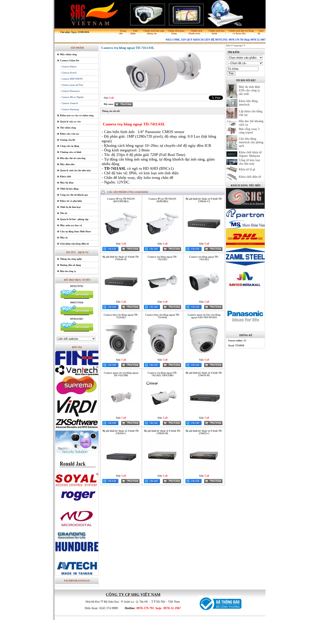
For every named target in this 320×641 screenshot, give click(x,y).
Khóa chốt (65, 176)
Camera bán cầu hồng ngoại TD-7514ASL (162, 316)
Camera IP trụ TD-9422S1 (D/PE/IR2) (162, 200)
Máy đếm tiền (67, 164)
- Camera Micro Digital (71, 97)
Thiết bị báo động (69, 188)
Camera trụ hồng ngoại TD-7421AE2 (204, 258)
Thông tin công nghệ (71, 259)
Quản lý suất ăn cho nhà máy (75, 170)
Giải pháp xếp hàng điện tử (74, 243)
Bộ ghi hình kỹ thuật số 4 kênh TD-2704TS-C (121, 432)
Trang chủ (122, 32)
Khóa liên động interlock (248, 102)
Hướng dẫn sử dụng (70, 265)
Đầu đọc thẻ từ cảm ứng (73, 158)
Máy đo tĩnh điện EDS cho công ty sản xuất (249, 90)
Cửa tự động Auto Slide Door (75, 231)
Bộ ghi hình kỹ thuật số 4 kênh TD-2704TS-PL (204, 374)
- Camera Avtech (68, 72)
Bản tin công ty (68, 271)
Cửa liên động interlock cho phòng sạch (251, 142)
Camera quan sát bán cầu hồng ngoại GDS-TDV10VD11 (204, 316)
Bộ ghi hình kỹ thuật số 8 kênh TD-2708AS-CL (204, 200)
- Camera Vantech (69, 103)
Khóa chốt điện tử (250, 176)
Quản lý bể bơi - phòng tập (74, 219)
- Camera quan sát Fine (71, 85)
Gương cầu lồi (67, 139)
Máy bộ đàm (66, 182)
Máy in (63, 237)
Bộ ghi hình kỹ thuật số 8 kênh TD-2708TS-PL (162, 432)
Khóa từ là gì (247, 169)
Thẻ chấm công (68, 127)
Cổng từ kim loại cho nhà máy (249, 162)
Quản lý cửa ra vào (70, 121)
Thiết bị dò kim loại (70, 207)
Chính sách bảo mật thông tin (153, 32)
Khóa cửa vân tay (69, 133)
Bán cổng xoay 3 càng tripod (249, 130)
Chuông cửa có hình (70, 152)
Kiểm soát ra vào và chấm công (77, 115)
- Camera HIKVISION (71, 78)
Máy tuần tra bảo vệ (71, 225)
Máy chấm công (68, 54)
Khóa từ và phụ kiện (71, 201)
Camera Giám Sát (69, 60)
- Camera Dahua (68, 66)
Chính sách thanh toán (195, 32)
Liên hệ (260, 32)
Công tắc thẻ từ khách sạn (74, 194)
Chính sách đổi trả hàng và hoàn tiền (241, 32)
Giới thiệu (134, 32)
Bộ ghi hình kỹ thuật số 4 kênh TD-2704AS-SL (121, 258)
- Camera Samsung (69, 109)
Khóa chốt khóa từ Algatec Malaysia (250, 154)
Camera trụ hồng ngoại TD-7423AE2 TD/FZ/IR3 (162, 374)
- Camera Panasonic (70, 91)
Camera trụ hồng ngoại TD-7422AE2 (162, 258)
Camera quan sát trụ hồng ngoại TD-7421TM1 (121, 374)
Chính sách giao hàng (176, 32)
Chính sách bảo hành (217, 32)
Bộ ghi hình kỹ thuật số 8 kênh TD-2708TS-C (204, 432)
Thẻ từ (63, 213)
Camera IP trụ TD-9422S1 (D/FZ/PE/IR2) (121, 200)
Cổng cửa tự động (69, 146)
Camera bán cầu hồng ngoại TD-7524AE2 (121, 316)
